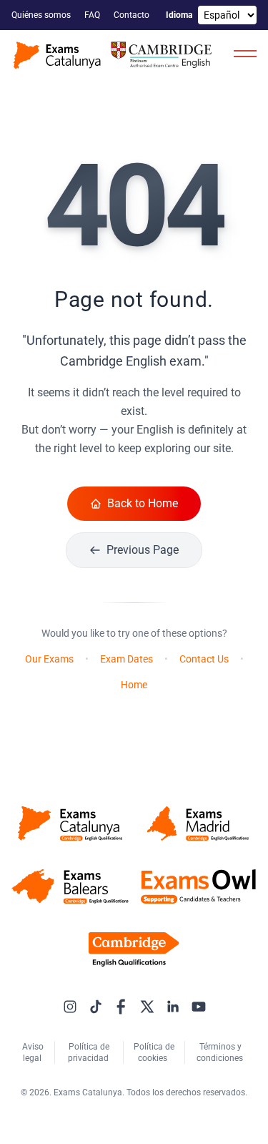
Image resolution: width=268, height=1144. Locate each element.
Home (134, 684)
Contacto (133, 15)
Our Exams (49, 659)
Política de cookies (154, 1052)
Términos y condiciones (221, 1052)
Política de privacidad (89, 1052)
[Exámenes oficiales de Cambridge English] (114, 55)
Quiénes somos (42, 15)
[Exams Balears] (70, 886)
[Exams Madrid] (198, 823)
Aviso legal (33, 1052)
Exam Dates (126, 659)
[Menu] (245, 52)
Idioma (179, 15)
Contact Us (204, 659)
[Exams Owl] (198, 886)
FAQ (93, 15)
